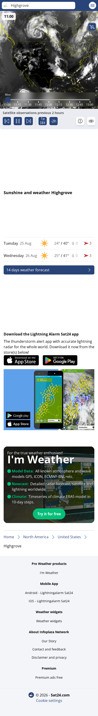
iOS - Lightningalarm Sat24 (49, 601)
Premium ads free (49, 677)
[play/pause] (18, 121)
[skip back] (7, 121)
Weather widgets (49, 621)
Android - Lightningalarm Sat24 (49, 593)
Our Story (49, 641)
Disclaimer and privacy (49, 657)
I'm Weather (49, 573)
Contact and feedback (49, 649)
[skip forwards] (29, 121)
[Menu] (92, 5)
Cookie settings (49, 700)
